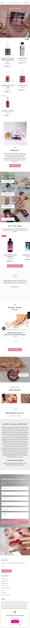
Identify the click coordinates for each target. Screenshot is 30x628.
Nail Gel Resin (22, 85)
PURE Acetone (22, 58)
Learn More (15, 165)
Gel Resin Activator (8, 111)
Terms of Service (5, 585)
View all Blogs (15, 349)
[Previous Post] (12, 341)
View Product (7, 181)
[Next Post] (18, 341)
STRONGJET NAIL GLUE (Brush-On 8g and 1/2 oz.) (7, 60)
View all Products (15, 266)
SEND (15, 522)
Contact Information (5, 588)
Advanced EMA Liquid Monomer (10, 255)
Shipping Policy (4, 583)
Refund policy (4, 581)
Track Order (4, 592)
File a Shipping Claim (6, 595)
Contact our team (8, 463)
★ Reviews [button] (29, 315)
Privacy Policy (4, 578)
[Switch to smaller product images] (28, 39)
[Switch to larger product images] (25, 39)
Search (2, 590)
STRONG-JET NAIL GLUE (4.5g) (7, 86)
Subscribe (23, 375)
